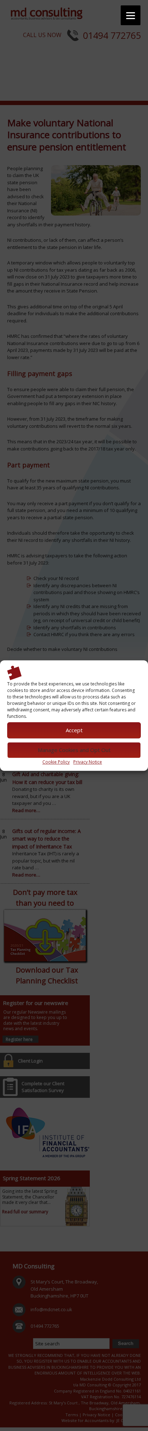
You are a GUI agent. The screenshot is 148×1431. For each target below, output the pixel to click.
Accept (74, 730)
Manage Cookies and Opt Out (74, 749)
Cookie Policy (56, 762)
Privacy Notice (87, 762)
